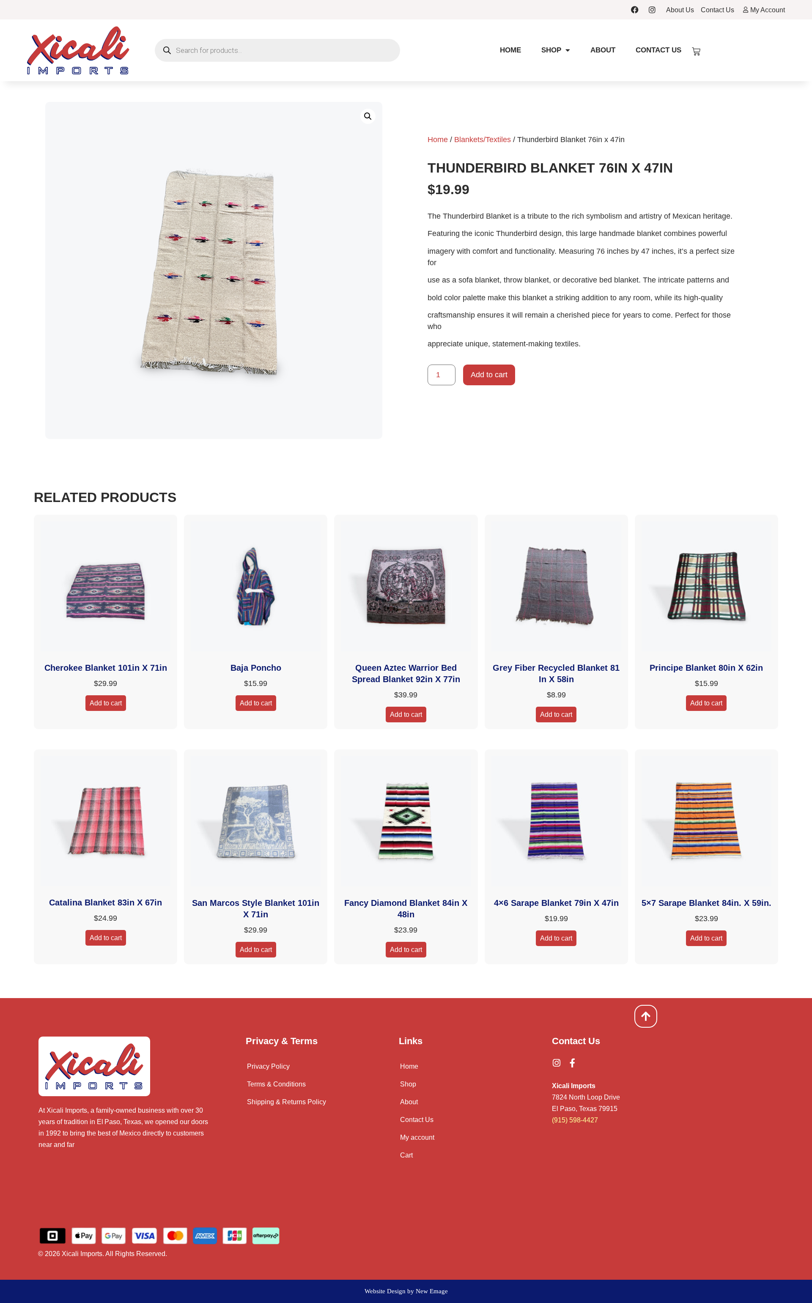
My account (417, 1137)
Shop (551, 50)
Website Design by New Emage (406, 1291)
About (602, 50)
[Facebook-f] (572, 1063)
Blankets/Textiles (482, 139)
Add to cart (489, 374)
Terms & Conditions (276, 1084)
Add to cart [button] (106, 703)
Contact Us (658, 50)
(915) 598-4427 (575, 1120)
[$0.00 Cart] (696, 51)
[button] (368, 116)
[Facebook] (634, 9)
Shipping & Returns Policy (286, 1101)
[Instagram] (652, 9)
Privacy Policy (268, 1066)
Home (510, 50)
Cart (406, 1155)
